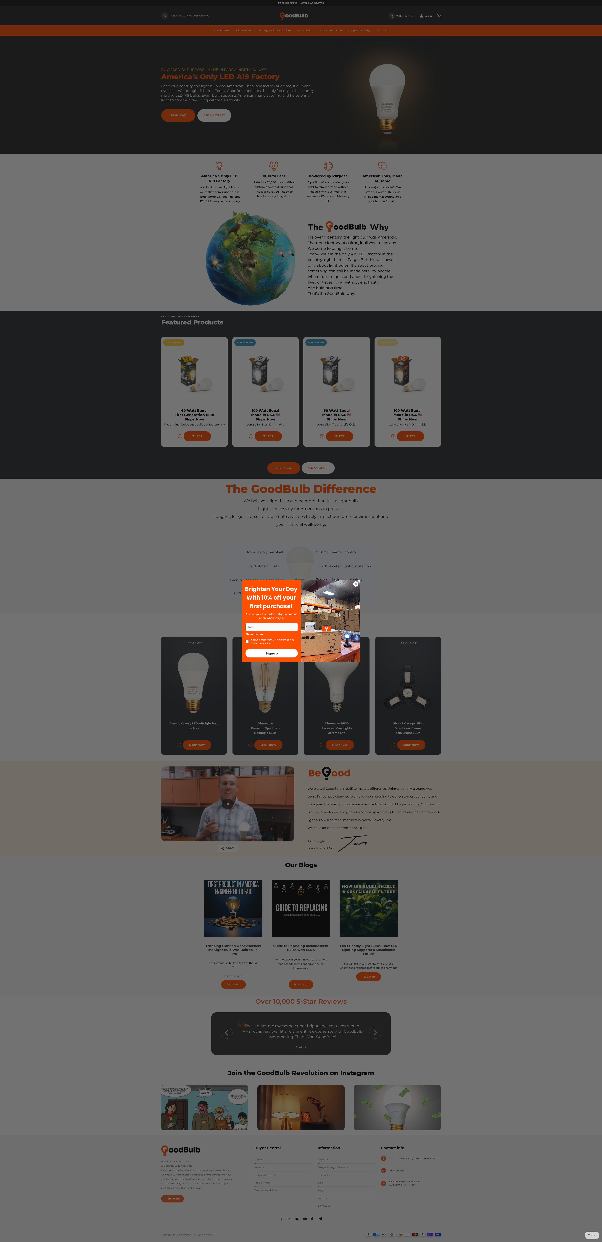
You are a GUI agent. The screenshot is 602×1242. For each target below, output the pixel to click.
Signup (272, 653)
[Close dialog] (356, 584)
